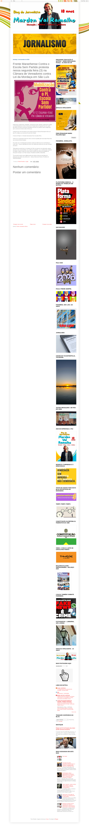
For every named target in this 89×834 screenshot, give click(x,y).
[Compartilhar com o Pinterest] (38, 161)
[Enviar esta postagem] (31, 161)
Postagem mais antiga (47, 224)
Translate (60, 721)
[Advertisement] (32, 213)
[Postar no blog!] (34, 161)
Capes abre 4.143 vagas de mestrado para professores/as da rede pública (68, 795)
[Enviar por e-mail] (33, 161)
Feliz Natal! (64, 756)
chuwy (47, 819)
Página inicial (32, 224)
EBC (58, 692)
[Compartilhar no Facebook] (37, 161)
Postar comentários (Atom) (22, 226)
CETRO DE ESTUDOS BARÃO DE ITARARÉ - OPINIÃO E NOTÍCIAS (64, 701)
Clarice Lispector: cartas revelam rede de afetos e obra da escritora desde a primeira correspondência (69, 786)
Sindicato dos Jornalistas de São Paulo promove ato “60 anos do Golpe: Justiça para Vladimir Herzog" (65, 704)
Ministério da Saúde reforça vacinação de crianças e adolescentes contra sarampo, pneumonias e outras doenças (68, 805)
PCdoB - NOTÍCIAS (61, 688)
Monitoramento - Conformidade (63, 693)
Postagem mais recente (18, 224)
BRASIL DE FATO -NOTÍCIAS (63, 695)
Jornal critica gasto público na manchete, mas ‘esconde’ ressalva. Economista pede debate (65, 709)
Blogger (56, 819)
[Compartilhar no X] (35, 161)
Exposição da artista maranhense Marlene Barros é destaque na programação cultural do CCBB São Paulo (68, 764)
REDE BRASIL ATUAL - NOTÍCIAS (64, 707)
